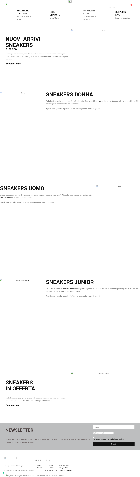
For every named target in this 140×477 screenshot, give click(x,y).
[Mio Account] (119, 6)
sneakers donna (102, 101)
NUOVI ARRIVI (74, 6)
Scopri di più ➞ (13, 63)
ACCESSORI (54, 6)
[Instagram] (114, 6)
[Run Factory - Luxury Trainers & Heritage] (12, 6)
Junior (51, 470)
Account (39, 468)
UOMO (30, 6)
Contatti (39, 465)
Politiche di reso (63, 465)
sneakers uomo (6, 197)
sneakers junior (68, 289)
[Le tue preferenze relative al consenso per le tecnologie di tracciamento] (4, 473)
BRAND (63, 6)
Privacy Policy (62, 468)
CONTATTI (95, 6)
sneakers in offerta (25, 398)
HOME (23, 6)
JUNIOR (44, 6)
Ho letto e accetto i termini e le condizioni (108, 439)
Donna (51, 468)
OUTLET (84, 6)
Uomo (51, 465)
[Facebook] (110, 6)
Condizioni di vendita (65, 470)
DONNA (37, 6)
